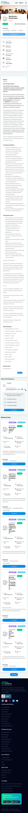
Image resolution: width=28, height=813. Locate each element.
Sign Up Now (14, 410)
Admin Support (5, 718)
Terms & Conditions (14, 809)
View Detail (14, 464)
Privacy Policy (4, 809)
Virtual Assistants (5, 707)
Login (16, 2)
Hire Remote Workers (7, 704)
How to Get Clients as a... (7, 788)
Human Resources (5, 723)
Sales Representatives (6, 725)
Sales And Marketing (6, 714)
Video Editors (4, 711)
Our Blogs (4, 781)
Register (21, 2)
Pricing (3, 764)
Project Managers (5, 716)
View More (14, 674)
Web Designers (5, 709)
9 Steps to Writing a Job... (7, 790)
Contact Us (4, 777)
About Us (3, 775)
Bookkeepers (4, 721)
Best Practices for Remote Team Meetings (11, 783)
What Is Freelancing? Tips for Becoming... (11, 786)
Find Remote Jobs (6, 729)
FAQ (2, 762)
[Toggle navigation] (26, 3)
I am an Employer (5, 757)
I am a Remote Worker (6, 759)
